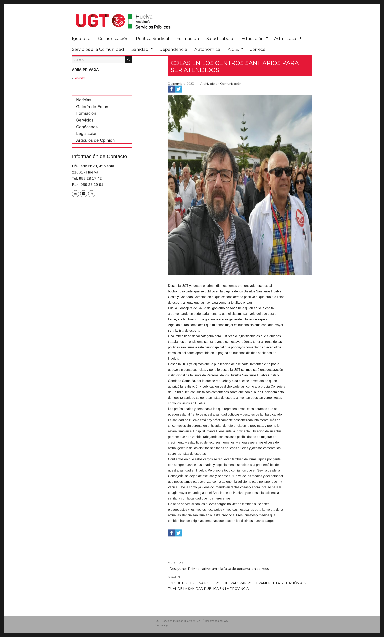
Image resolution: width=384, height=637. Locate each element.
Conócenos (87, 127)
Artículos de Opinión (95, 140)
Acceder (80, 78)
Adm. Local (285, 38)
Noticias (83, 100)
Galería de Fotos (92, 106)
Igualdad (81, 38)
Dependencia (173, 49)
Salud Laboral (220, 38)
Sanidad (140, 49)
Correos (257, 49)
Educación (253, 38)
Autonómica (207, 49)
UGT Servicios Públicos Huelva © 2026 (178, 620)
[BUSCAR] (128, 59)
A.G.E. (233, 49)
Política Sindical (152, 38)
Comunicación (113, 38)
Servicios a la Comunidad (98, 49)
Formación (187, 38)
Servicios (84, 120)
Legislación (87, 133)
